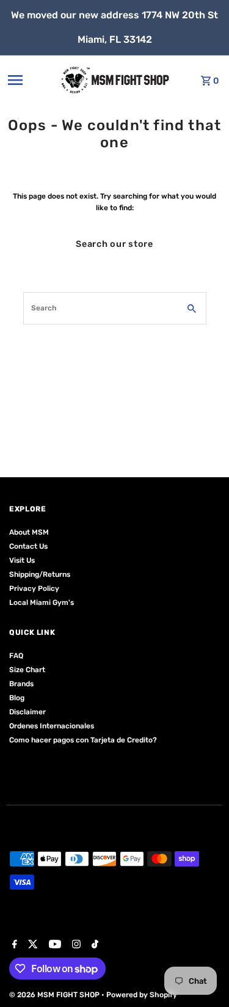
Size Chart (27, 669)
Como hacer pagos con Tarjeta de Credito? (83, 740)
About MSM (29, 532)
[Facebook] (13, 945)
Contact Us (28, 546)
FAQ (16, 655)
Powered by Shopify (141, 995)
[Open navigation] (30, 80)
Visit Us (22, 560)
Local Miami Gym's (41, 602)
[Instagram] (75, 945)
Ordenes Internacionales (51, 726)
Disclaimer (27, 712)
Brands (21, 683)
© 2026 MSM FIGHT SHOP (55, 995)
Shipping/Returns (39, 574)
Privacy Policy (34, 588)
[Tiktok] (93, 945)
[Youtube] (53, 945)
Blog (16, 698)
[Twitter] (31, 945)
